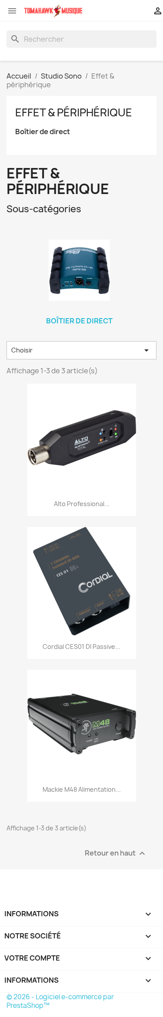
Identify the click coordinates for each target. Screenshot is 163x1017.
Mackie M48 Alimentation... (82, 789)
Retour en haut (116, 853)
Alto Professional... (82, 504)
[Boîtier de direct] (79, 270)
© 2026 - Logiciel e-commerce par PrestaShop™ (60, 1001)
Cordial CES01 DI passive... (81, 646)
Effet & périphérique (73, 112)
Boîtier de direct (42, 131)
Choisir (81, 350)
